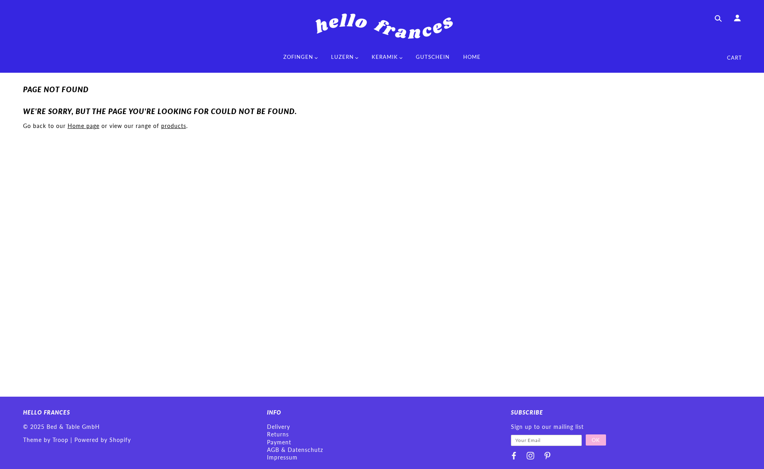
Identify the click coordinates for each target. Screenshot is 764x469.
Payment (279, 442)
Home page (83, 125)
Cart (734, 57)
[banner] (382, 26)
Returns (278, 434)
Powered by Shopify (102, 439)
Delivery (278, 426)
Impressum (282, 457)
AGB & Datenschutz (295, 449)
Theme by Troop (45, 439)
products (173, 125)
